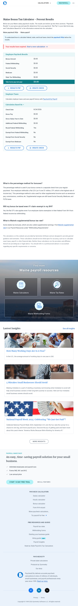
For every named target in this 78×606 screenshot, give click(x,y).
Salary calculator (39, 496)
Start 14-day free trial (19, 482)
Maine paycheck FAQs (10, 32)
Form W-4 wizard (39, 508)
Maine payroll (25, 32)
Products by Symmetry (39, 565)
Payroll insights (39, 542)
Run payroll (63, 3)
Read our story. (42, 581)
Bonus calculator (39, 504)
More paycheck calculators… (39, 512)
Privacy (35, 597)
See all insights (69, 329)
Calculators (43, 3)
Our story (39, 569)
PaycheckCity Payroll (50, 99)
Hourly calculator (39, 500)
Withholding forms (39, 530)
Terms (43, 597)
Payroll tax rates (39, 526)
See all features (43, 482)
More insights (39, 441)
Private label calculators (39, 561)
